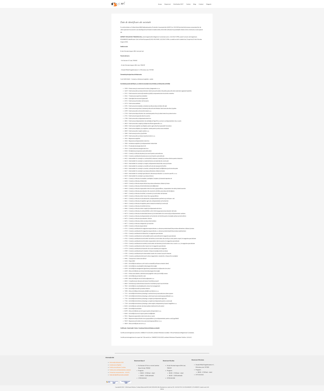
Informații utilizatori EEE (117, 362)
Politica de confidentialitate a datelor (120, 370)
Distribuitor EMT (178, 4)
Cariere (188, 4)
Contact (201, 4)
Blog (194, 4)
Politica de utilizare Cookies (118, 367)
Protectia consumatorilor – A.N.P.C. (120, 372)
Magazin (208, 4)
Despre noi (167, 4)
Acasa (160, 4)
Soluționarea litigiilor (115, 365)
